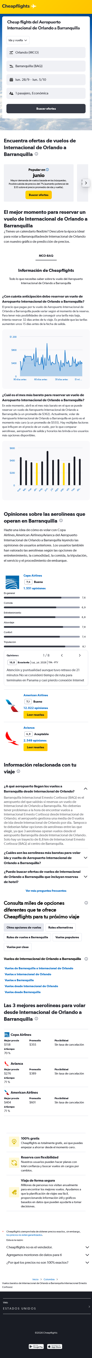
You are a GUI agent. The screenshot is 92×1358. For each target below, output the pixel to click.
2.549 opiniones (35, 740)
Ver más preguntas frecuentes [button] (46, 890)
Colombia (49, 1279)
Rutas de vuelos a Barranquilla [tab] (27, 937)
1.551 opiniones (35, 588)
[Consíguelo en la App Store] (54, 1347)
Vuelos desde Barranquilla (23, 992)
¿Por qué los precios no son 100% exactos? (37, 1262)
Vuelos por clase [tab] (18, 947)
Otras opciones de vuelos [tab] (24, 927)
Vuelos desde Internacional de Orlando (31, 986)
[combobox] (18, 40)
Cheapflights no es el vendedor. (29, 1247)
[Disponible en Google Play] (36, 1347)
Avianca (29, 727)
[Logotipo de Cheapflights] (16, 6)
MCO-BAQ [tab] (46, 255)
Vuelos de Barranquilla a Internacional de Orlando (39, 968)
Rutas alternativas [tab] (60, 927)
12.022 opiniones (36, 708)
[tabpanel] (46, 399)
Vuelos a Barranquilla (19, 980)
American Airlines (36, 695)
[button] (46, 52)
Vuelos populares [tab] (67, 937)
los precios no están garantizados (24, 1234)
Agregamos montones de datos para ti (34, 1255)
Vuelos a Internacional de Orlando (28, 974)
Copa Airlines (33, 575)
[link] (38, 195)
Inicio (36, 1279)
